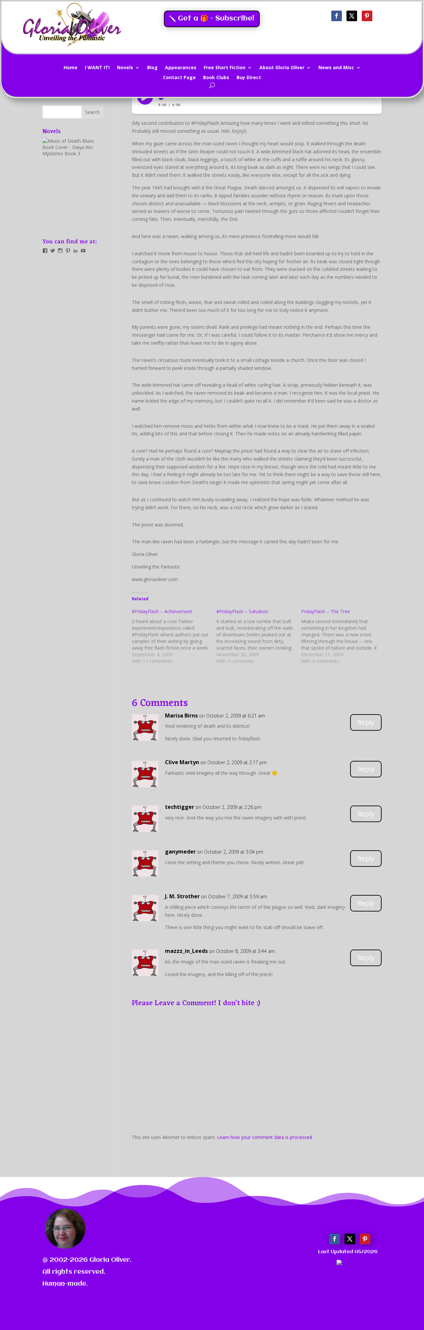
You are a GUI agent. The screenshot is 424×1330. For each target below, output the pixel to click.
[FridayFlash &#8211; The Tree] (343, 636)
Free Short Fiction (224, 68)
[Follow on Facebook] (336, 16)
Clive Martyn (182, 762)
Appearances (180, 68)
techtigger (179, 807)
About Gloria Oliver (281, 68)
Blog (152, 68)
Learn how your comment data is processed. (265, 1137)
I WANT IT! (97, 68)
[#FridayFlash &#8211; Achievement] (174, 636)
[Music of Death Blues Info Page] (72, 183)
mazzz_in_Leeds (186, 951)
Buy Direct (249, 77)
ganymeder (180, 851)
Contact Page (179, 77)
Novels (125, 68)
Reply (365, 722)
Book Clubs (216, 77)
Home (71, 68)
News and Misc (336, 68)
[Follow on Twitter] (351, 16)
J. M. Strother (182, 896)
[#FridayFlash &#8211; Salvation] (258, 636)
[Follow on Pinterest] (367, 16)
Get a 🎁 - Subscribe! (216, 18)
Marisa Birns (181, 715)
